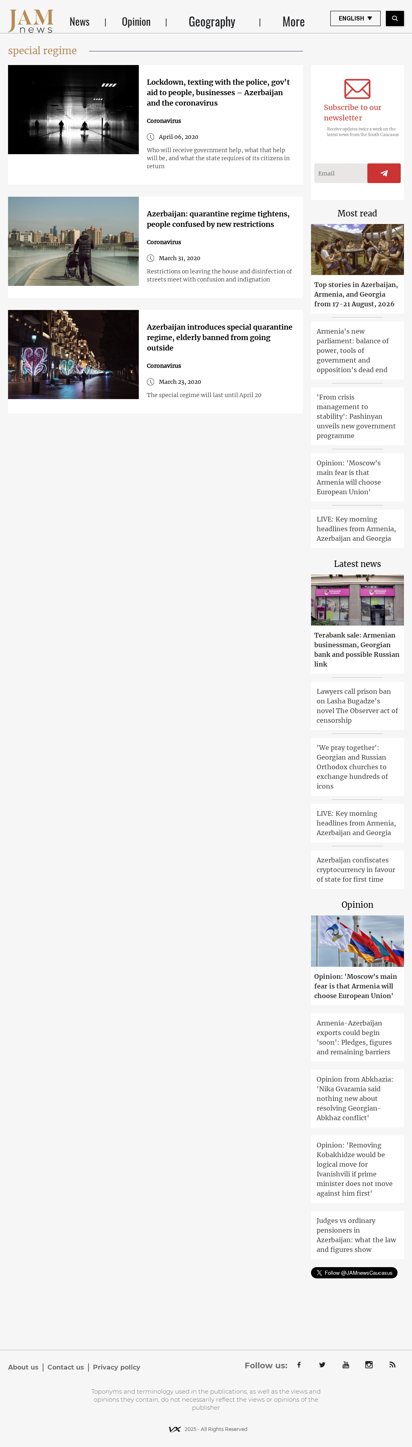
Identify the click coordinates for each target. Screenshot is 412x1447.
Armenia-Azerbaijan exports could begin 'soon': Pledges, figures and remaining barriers (354, 1037)
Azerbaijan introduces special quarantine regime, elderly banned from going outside (220, 337)
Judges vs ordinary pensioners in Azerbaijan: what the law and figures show (356, 1235)
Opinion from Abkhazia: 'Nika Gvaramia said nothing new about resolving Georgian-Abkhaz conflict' (355, 1098)
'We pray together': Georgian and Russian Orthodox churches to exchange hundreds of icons (352, 767)
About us (23, 1367)
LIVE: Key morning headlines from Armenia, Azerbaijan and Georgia (356, 528)
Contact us (65, 1367)
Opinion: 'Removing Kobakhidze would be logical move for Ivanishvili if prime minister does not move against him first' (355, 1169)
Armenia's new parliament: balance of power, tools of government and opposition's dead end (353, 350)
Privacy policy (116, 1367)
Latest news (357, 564)
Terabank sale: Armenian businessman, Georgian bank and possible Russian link (357, 649)
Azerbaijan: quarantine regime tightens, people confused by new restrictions (218, 219)
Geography (212, 21)
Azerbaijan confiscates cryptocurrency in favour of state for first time (356, 869)
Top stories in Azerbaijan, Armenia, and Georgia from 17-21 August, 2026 (356, 294)
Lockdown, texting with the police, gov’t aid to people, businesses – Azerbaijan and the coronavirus (218, 92)
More (293, 21)
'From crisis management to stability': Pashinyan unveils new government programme (356, 416)
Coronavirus (164, 120)
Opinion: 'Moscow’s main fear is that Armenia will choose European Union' (349, 477)
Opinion (136, 21)
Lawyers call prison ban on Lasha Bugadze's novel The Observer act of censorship (357, 705)
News (80, 21)
